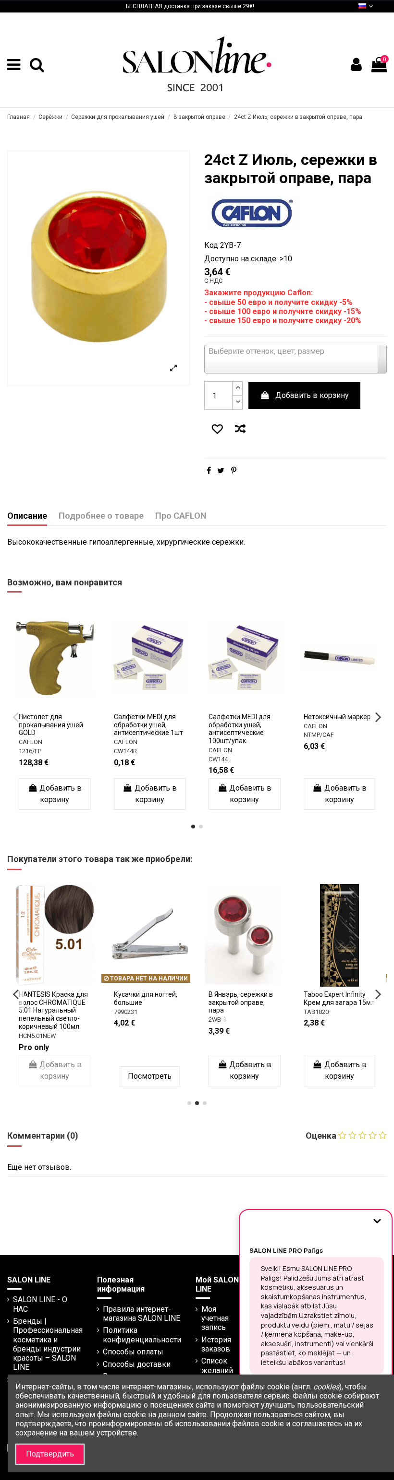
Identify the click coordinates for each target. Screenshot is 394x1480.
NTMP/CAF (226, 734)
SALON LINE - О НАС (40, 1304)
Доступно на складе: (241, 258)
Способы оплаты (133, 1351)
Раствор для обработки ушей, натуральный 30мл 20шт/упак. (337, 729)
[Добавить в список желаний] (215, 430)
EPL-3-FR (319, 759)
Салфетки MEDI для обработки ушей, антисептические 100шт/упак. (148, 729)
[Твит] (220, 470)
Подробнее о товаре (101, 516)
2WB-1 (52, 1019)
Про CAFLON (181, 516)
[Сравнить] (65, 697)
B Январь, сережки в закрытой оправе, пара (75, 1002)
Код (211, 245)
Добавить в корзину (312, 395)
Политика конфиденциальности (142, 1335)
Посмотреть (268, 1076)
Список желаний (217, 1365)
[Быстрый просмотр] (57, 713)
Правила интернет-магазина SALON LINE (141, 1314)
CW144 (126, 759)
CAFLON (33, 742)
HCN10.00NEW (347, 1027)
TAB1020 (149, 1011)
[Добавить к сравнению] (242, 430)
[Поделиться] (209, 470)
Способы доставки (137, 1364)
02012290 (246, 1027)
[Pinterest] (233, 470)
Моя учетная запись (215, 1318)
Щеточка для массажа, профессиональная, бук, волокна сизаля (264, 1006)
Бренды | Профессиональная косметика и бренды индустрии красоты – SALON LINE (48, 1344)
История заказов (216, 1344)
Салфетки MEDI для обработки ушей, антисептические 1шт (56, 725)
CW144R (33, 751)
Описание (27, 516)
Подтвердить (50, 1453)
